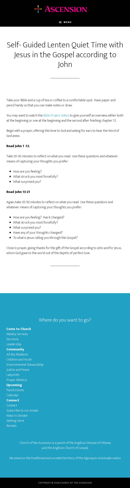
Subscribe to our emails (22, 410)
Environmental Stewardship (25, 365)
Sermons (12, 339)
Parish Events (15, 390)
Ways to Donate (17, 416)
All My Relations (17, 354)
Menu (68, 22)
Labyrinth (12, 375)
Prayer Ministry (16, 380)
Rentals (11, 426)
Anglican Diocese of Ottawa (92, 443)
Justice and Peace (17, 370)
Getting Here (15, 421)
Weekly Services (17, 334)
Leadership (13, 344)
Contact (11, 405)
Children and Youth (19, 359)
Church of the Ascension (64, 9)
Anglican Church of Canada (70, 448)
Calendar (12, 395)
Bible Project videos (56, 115)
